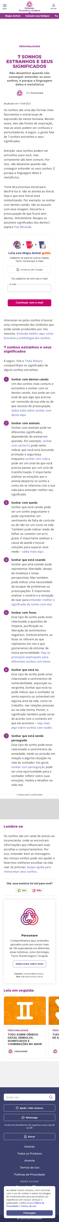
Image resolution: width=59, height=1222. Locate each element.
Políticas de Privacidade (29, 1174)
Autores (29, 1146)
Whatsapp (31, 1117)
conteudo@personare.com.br (36, 973)
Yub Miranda (22, 227)
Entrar (31, 1136)
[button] (29, 269)
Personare (37, 93)
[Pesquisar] (51, 1097)
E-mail (13, 284)
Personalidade (29, 46)
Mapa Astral (12, 15)
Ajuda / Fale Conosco (31, 1108)
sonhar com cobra (37, 459)
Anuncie (29, 1160)
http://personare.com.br (32, 976)
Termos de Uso (29, 1167)
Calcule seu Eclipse (37, 15)
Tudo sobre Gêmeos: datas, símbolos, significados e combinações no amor (25, 1039)
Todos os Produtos (29, 1153)
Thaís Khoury (33, 361)
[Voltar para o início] (29, 5)
